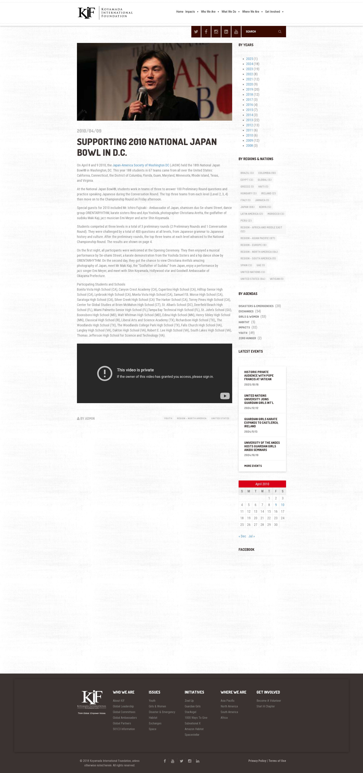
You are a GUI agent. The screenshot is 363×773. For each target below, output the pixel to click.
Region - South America (258, 258)
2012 (249, 125)
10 (282, 505)
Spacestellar (192, 735)
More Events (253, 466)
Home (179, 11)
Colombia (267, 173)
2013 (249, 120)
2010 (249, 135)
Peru (246, 220)
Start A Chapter (266, 706)
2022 (249, 74)
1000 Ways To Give (196, 717)
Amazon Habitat (194, 729)
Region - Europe (253, 245)
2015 (249, 110)
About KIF (119, 700)
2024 (249, 64)
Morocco (276, 213)
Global (264, 179)
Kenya (265, 207)
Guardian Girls (193, 706)
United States (220, 418)
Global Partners (122, 723)
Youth (168, 418)
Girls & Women (249, 316)
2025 (249, 59)
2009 (249, 140)
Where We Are (250, 11)
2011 (249, 130)
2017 (249, 100)
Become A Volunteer (269, 700)
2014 (249, 115)
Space (152, 729)
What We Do (229, 11)
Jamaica (262, 200)
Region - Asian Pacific (257, 238)
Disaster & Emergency (162, 712)
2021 (249, 79)
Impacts (190, 11)
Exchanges (246, 311)
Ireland (268, 193)
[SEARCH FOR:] (263, 31)
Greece (247, 186)
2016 (249, 105)
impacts (244, 327)
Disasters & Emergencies (256, 306)
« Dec (242, 536)
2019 (249, 89)
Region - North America (191, 418)
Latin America (251, 213)
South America (229, 712)
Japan (247, 207)
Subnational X (193, 723)
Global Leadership (123, 706)
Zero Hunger (247, 338)
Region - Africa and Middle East (261, 229)
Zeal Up (189, 700)
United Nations (252, 272)
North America (229, 706)
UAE (261, 265)
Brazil (247, 173)
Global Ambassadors (125, 717)
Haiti (263, 186)
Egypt (246, 179)
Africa (224, 717)
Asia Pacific (228, 700)
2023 (249, 69)
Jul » (251, 536)
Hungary (248, 193)
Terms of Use (277, 761)
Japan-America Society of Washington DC (140, 165)
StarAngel (190, 712)
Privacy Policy (257, 761)
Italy (245, 200)
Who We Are (208, 11)
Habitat (244, 322)
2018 (249, 94)
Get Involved (272, 11)
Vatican (276, 278)
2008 (249, 145)
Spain (246, 265)
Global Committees (124, 712)
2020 (249, 84)
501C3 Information (124, 729)
